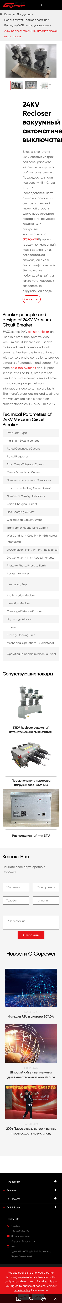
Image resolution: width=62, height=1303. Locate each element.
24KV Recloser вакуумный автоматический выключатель (31, 33)
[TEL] (31, 1298)
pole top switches (23, 368)
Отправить (31, 935)
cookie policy (22, 1290)
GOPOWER (30, 239)
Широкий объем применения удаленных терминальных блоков (31, 1074)
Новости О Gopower (31, 954)
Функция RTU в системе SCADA (31, 1016)
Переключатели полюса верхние (25, 19)
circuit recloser (38, 331)
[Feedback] (43, 1298)
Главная (9, 14)
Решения (12, 1190)
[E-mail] (18, 1298)
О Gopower (13, 1198)
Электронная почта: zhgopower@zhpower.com (23, 1238)
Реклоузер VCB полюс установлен (26, 25)
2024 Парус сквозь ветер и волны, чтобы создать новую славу (31, 1131)
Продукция (24, 14)
